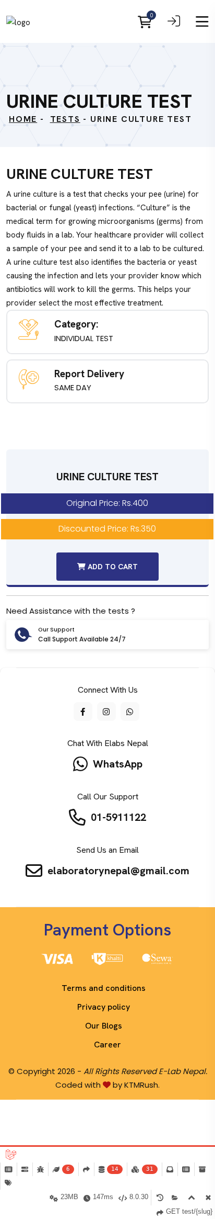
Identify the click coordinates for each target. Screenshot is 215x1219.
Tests (65, 119)
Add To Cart (112, 566)
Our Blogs (103, 1025)
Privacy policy (103, 1006)
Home (23, 119)
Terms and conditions (104, 988)
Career (107, 1044)
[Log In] (174, 23)
